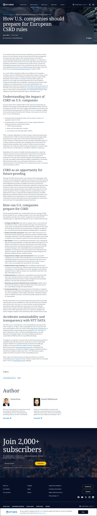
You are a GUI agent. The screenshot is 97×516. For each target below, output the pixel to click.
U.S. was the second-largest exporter (19, 69)
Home (5, 14)
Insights (11, 14)
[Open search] (90, 4)
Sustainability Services (19, 360)
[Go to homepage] (8, 5)
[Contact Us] (93, 4)
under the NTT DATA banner (38, 328)
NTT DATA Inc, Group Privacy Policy (28, 467)
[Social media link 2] (82, 497)
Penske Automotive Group (23, 347)
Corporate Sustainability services (36, 88)
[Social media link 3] (86, 497)
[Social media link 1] (78, 497)
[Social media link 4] (89, 497)
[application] (48, 512)
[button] (24, 4)
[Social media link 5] (93, 497)
